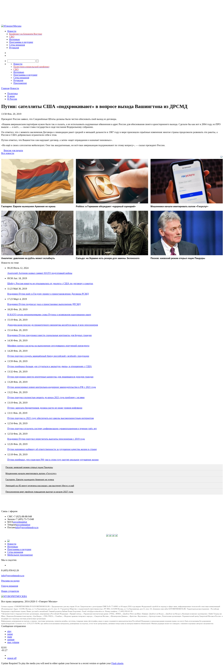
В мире (11, 96)
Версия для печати (13, 150)
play (9, 631)
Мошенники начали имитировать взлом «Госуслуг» (31, 473)
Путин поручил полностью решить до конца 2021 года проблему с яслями (46, 397)
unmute (10, 639)
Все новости (7, 153)
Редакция (14, 47)
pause (10, 634)
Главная (5, 88)
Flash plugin (117, 663)
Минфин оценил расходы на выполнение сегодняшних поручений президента (48, 345)
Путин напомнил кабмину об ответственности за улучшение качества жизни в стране (52, 449)
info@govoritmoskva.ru (26, 527)
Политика (12, 93)
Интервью (14, 39)
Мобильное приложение (20, 555)
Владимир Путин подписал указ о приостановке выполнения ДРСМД (44, 304)
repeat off (11, 658)
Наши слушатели (10, 591)
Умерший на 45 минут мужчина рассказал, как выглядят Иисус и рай (39, 485)
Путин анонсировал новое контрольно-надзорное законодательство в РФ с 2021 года (51, 387)
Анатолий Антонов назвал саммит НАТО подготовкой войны (39, 273)
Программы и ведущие (21, 42)
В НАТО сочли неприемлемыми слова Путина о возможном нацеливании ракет (49, 314)
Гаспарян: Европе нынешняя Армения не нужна (29, 479)
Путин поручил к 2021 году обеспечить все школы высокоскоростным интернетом (50, 418)
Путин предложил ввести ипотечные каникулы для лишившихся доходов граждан (50, 376)
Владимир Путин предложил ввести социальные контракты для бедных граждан (49, 335)
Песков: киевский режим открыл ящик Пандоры (29, 467)
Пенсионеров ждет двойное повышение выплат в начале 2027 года (39, 491)
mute (9, 637)
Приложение (20, 83)
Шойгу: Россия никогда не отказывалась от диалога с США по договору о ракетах (50, 283)
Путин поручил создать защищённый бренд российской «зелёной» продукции (48, 356)
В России (12, 99)
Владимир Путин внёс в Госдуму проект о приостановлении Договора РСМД (48, 294)
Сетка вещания (17, 45)
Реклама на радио (10, 580)
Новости (11, 31)
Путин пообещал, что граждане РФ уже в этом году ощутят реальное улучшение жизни (53, 459)
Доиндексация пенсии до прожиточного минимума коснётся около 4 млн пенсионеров (52, 325)
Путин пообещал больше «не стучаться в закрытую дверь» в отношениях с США (49, 366)
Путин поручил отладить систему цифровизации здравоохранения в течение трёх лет (52, 428)
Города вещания (9, 586)
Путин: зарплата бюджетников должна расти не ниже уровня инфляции (44, 408)
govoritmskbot (20, 522)
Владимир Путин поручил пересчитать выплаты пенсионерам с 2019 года (46, 439)
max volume (13, 642)
